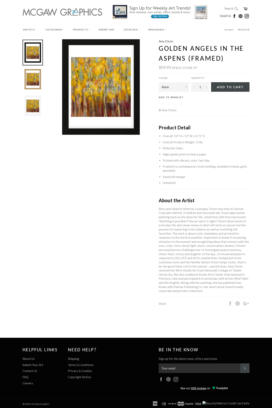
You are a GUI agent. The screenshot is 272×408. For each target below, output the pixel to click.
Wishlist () (243, 29)
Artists (29, 29)
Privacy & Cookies (80, 371)
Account (229, 29)
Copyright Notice (79, 377)
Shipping (73, 358)
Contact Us (30, 371)
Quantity (197, 77)
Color (163, 77)
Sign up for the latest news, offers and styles (188, 358)
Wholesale (156, 29)
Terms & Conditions (81, 365)
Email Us (226, 16)
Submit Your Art (33, 365)
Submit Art (107, 29)
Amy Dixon (166, 41)
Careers (28, 383)
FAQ (25, 377)
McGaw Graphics (40, 403)
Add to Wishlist (171, 97)
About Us (29, 358)
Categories (54, 29)
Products (80, 29)
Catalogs (130, 29)
